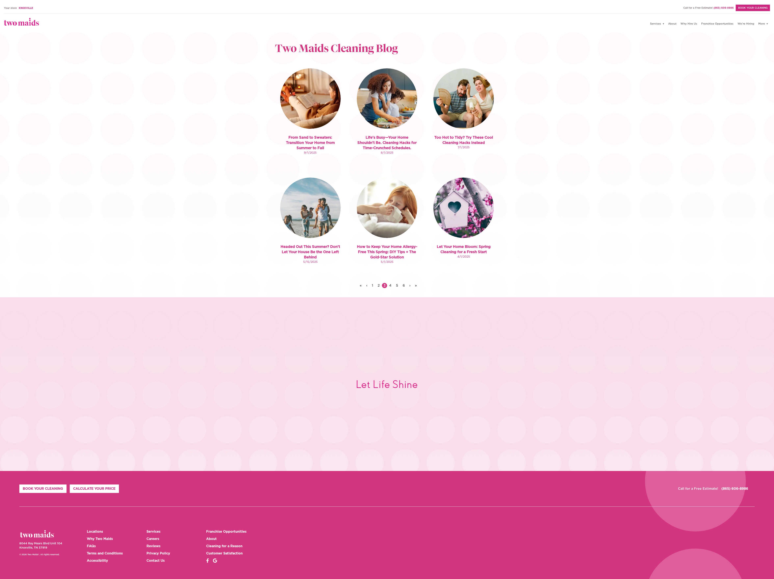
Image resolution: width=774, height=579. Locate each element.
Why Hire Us (688, 24)
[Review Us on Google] (215, 560)
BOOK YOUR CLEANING (753, 8)
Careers (153, 539)
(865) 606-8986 (724, 8)
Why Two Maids (100, 539)
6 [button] (404, 285)
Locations (95, 531)
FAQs (91, 546)
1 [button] (372, 285)
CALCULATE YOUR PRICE (94, 488)
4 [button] (390, 285)
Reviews (153, 546)
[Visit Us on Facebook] (207, 560)
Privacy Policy (158, 553)
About (672, 24)
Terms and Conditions (105, 553)
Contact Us (156, 560)
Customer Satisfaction (224, 553)
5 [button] (397, 285)
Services (656, 24)
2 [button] (379, 285)
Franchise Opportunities (717, 24)
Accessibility (97, 560)
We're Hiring (746, 24)
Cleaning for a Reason (224, 546)
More (762, 24)
